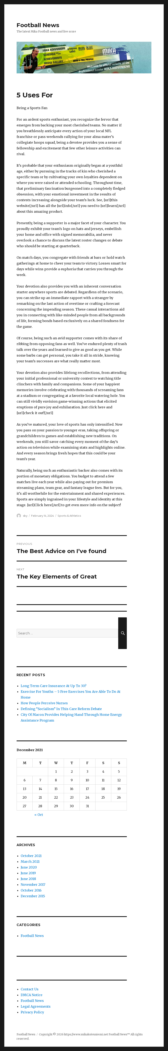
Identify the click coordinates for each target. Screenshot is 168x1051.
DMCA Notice (31, 995)
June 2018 (28, 879)
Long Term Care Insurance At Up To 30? (53, 686)
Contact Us (30, 989)
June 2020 (29, 867)
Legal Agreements (36, 1006)
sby (25, 515)
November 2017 (33, 884)
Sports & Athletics (69, 515)
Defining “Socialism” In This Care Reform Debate (61, 709)
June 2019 (28, 873)
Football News (38, 25)
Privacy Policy (32, 1012)
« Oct (38, 815)
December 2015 (33, 896)
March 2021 (30, 861)
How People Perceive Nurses (44, 703)
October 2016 (31, 890)
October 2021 (31, 856)
